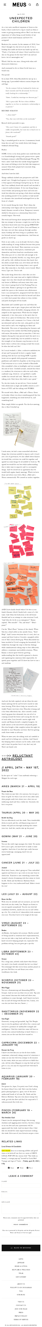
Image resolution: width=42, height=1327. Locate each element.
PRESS (21, 1312)
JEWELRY (21, 1263)
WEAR (21, 1273)
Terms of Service (22, 1233)
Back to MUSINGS (22, 1248)
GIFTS (21, 1259)
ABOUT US (21, 1284)
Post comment (21, 1224)
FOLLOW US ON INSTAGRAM (21, 1287)
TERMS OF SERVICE (21, 1320)
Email (5, 1191)
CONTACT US (21, 1305)
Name (4, 1181)
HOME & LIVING (21, 1266)
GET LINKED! (21, 1277)
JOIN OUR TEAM (21, 1309)
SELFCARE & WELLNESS (21, 1270)
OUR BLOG (21, 1295)
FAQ (20, 1291)
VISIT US (21, 1302)
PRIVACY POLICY (21, 1316)
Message (6, 1202)
